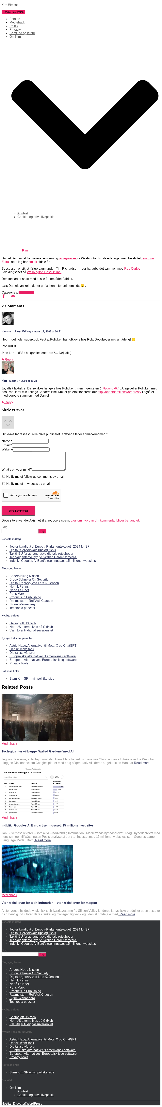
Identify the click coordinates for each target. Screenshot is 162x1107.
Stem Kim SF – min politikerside (31, 678)
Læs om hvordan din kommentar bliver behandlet (105, 520)
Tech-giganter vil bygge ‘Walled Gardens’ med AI (43, 557)
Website (7, 449)
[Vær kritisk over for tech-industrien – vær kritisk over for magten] (37, 891)
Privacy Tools (18, 663)
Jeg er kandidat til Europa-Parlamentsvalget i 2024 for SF (49, 546)
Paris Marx (16, 593)
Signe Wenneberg (22, 604)
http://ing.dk (110, 388)
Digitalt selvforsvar (22, 652)
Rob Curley (132, 268)
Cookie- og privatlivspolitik (35, 217)
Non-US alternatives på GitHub (31, 627)
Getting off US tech (22, 623)
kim (4, 380)
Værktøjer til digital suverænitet (31, 630)
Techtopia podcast (22, 608)
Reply (8, 359)
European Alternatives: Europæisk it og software (43, 659)
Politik (13, 26)
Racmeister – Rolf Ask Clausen (31, 600)
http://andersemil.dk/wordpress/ (119, 392)
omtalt (32, 262)
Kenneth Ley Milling (16, 331)
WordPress (34, 1103)
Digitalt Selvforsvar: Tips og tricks (32, 550)
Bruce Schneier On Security (28, 579)
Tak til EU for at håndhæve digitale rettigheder (41, 553)
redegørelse (67, 258)
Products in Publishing (25, 597)
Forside (14, 19)
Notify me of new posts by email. (28, 483)
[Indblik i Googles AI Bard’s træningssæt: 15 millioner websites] (37, 814)
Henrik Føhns (19, 586)
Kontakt (22, 213)
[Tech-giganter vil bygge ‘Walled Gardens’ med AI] (37, 740)
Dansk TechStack (21, 649)
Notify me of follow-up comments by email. (35, 476)
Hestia (6, 1103)
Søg (5, 527)
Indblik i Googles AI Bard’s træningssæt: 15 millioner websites (52, 560)
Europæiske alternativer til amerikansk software (42, 656)
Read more (141, 763)
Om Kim (15, 1087)
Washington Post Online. (44, 272)
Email (7, 445)
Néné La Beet (19, 590)
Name (7, 441)
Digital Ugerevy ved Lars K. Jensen (34, 583)
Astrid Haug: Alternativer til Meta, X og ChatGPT (42, 645)
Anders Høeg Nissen (24, 576)
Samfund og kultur (22, 33)
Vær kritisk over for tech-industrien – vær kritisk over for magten (49, 902)
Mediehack (17, 22)
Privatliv (15, 29)
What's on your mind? (17, 469)
